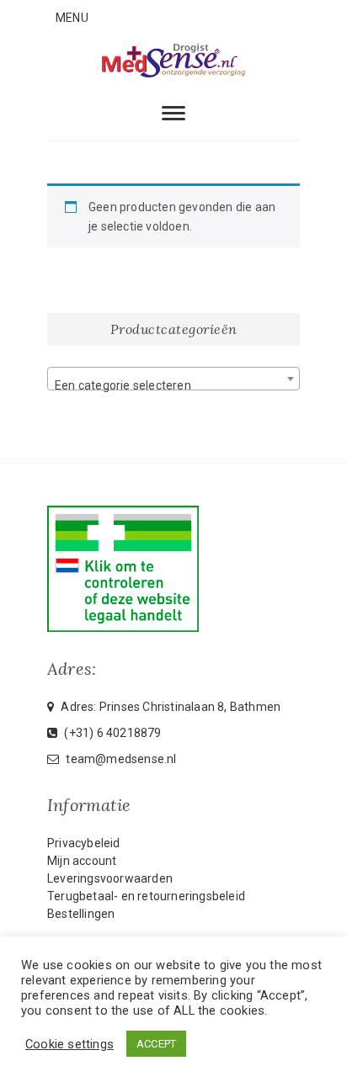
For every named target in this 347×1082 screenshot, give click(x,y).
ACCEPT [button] (156, 1043)
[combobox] (173, 378)
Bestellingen (81, 913)
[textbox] (173, 385)
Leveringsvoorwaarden (110, 878)
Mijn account (81, 860)
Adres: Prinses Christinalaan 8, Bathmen (169, 706)
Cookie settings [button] (69, 1044)
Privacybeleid (83, 843)
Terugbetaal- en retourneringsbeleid (146, 896)
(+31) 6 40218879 (111, 733)
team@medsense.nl (119, 759)
